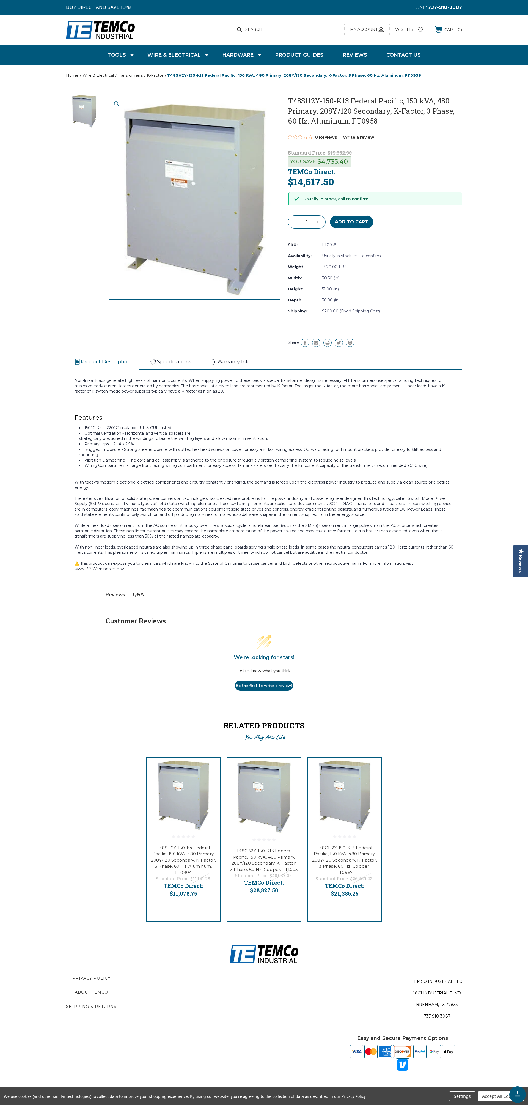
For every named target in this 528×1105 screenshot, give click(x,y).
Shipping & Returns (91, 1006)
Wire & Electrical (174, 55)
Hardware (238, 55)
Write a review (358, 137)
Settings (462, 1096)
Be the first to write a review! (264, 685)
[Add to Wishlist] (209, 782)
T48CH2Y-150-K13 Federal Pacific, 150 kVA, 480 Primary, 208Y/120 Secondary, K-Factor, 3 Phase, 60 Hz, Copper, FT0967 (344, 860)
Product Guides (299, 55)
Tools (117, 55)
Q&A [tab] (138, 594)
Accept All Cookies (501, 1096)
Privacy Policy (91, 978)
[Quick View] (209, 768)
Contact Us (403, 55)
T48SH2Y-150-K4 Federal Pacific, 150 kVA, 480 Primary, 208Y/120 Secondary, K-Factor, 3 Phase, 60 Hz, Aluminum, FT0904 (183, 860)
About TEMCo (91, 992)
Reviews (355, 55)
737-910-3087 (445, 7)
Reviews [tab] (115, 594)
